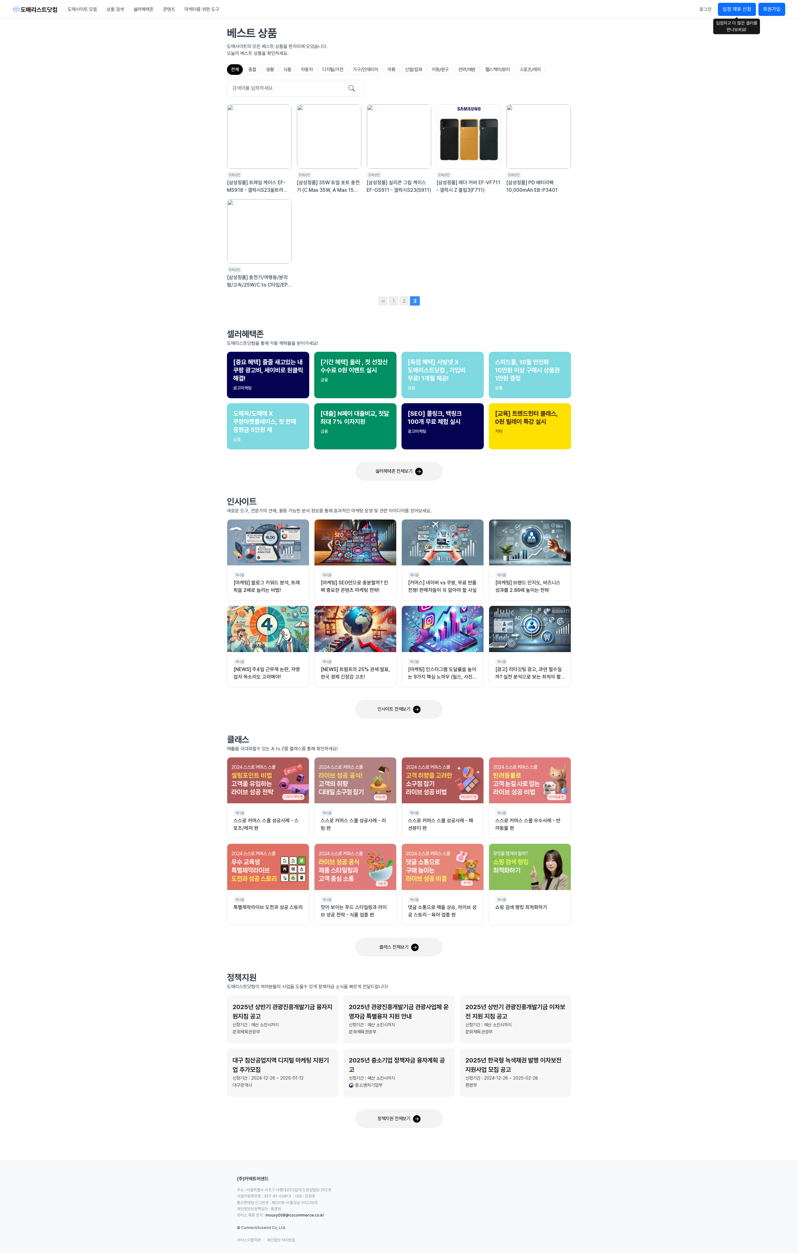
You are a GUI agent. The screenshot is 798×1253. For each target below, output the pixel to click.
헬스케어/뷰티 (497, 69)
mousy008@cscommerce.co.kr (295, 1215)
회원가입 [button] (772, 9)
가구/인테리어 (365, 69)
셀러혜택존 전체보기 (393, 471)
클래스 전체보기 (393, 947)
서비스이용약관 (249, 1240)
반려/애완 (467, 69)
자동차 (307, 69)
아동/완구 (440, 69)
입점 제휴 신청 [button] (737, 9)
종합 (252, 69)
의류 (391, 69)
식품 (287, 69)
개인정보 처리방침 (281, 1240)
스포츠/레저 (530, 69)
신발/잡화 (413, 69)
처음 (382, 301)
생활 (270, 69)
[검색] (352, 88)
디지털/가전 (332, 69)
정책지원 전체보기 (394, 1118)
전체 (235, 69)
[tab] (235, 69)
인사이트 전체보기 (394, 709)
